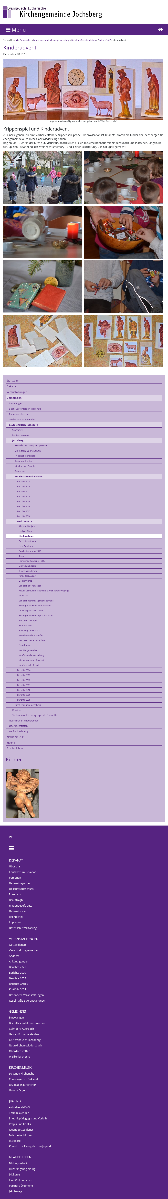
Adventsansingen (27, 541)
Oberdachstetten (18, 725)
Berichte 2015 (104, 40)
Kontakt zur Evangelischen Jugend (30, 1146)
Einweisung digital (27, 565)
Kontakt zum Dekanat (22, 872)
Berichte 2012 (23, 680)
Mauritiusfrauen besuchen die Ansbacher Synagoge (44, 590)
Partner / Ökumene (21, 1185)
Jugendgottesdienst (21, 1129)
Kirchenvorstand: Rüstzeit (31, 660)
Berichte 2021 (23, 491)
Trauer (22, 555)
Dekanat (12, 386)
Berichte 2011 (23, 684)
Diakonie (14, 1174)
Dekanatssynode (19, 883)
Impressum (16, 922)
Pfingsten (23, 595)
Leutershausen (20, 435)
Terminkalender (23, 461)
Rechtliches (16, 917)
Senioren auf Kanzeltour (30, 585)
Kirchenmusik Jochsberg (28, 705)
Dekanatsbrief (17, 911)
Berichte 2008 (23, 699)
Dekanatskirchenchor (22, 1073)
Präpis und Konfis (20, 1124)
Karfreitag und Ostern (29, 630)
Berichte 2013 (23, 674)
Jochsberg (64, 40)
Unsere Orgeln (18, 1090)
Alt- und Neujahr (27, 526)
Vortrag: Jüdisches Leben (31, 610)
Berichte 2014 (23, 670)
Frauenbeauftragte (20, 905)
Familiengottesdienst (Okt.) (32, 560)
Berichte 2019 (23, 501)
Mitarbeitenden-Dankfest (31, 635)
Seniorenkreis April (28, 620)
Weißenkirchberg (18, 731)
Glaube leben (15, 748)
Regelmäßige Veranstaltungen (27, 1000)
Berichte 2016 (23, 516)
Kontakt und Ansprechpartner (31, 445)
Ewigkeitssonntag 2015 (30, 551)
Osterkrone (24, 645)
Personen (15, 877)
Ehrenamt (15, 894)
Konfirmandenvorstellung (31, 655)
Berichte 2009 (23, 694)
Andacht (14, 956)
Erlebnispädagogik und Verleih (28, 1118)
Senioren (20, 471)
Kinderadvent (26, 536)
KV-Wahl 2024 (17, 989)
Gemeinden (25, 40)
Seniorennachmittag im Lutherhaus (36, 600)
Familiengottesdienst (29, 650)
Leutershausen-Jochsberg (45, 40)
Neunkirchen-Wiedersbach (24, 720)
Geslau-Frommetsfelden (22, 419)
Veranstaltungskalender (24, 950)
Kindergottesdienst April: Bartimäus (36, 615)
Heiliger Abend (26, 531)
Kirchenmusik (15, 737)
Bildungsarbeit (18, 1163)
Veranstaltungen (17, 392)
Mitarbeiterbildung (20, 1135)
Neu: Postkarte (26, 546)
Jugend (11, 742)
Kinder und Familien (26, 466)
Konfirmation (25, 625)
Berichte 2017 (23, 511)
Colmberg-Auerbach (20, 414)
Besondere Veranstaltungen (26, 995)
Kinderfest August (27, 575)
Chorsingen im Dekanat (23, 1079)
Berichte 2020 (23, 496)
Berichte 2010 (23, 689)
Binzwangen (15, 403)
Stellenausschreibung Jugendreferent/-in (34, 715)
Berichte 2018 (23, 506)
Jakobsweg (15, 1191)
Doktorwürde (25, 580)
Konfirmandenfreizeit (29, 665)
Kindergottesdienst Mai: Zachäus (35, 605)
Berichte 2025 (23, 481)
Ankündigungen (19, 961)
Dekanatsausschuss (21, 889)
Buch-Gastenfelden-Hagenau (25, 408)
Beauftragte (16, 900)
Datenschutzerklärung (23, 928)
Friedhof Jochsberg (25, 455)
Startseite (13, 380)
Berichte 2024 (23, 486)
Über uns (15, 866)
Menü (18, 29)
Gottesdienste (18, 945)
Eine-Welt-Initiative (20, 1180)
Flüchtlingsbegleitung (22, 1169)
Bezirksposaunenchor (22, 1085)
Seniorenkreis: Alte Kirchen (32, 640)
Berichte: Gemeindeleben (83, 40)
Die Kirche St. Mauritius (28, 450)
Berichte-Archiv (18, 984)
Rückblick (15, 1141)
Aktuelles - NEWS (19, 1107)
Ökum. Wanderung (28, 570)
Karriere (16, 710)
